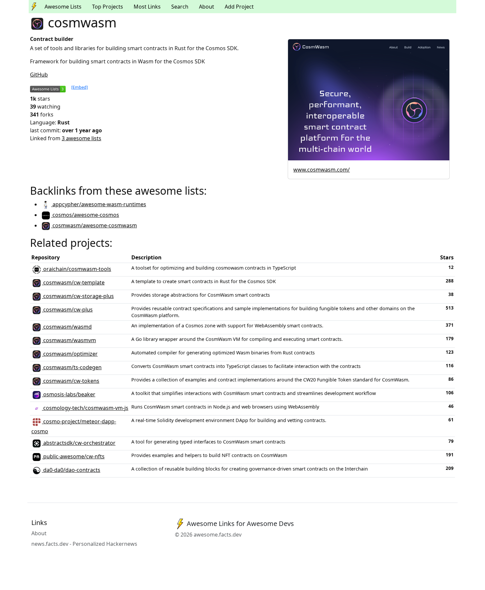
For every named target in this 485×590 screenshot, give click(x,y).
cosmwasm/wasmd (67, 326)
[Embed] (79, 87)
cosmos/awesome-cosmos (85, 214)
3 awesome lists (81, 138)
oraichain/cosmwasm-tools (76, 269)
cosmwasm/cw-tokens (70, 380)
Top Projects (107, 6)
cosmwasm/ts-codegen (72, 367)
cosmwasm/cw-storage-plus (78, 296)
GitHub (39, 74)
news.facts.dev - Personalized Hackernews (84, 543)
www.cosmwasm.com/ (321, 169)
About (206, 6)
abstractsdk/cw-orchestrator (78, 442)
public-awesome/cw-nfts (73, 456)
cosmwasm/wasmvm (69, 340)
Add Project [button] (239, 6)
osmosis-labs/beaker (68, 394)
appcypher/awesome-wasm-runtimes (98, 204)
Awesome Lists (63, 6)
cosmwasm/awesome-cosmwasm (94, 225)
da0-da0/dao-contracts (71, 470)
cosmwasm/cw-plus (67, 309)
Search (179, 6)
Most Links (147, 6)
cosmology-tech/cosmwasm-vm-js (85, 407)
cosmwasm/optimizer (70, 353)
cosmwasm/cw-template (73, 282)
